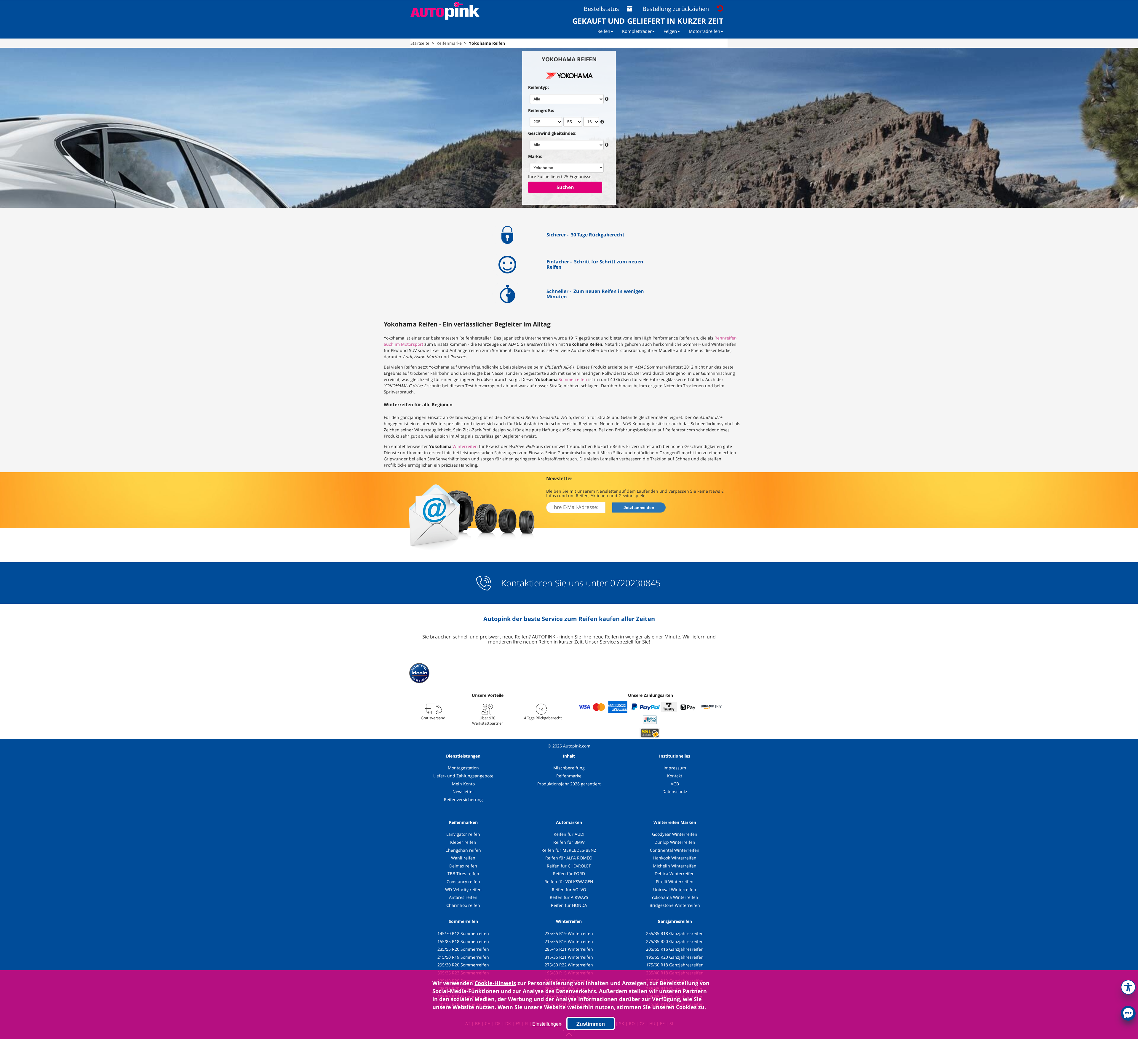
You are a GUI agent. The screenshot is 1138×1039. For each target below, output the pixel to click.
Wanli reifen (463, 858)
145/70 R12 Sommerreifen (463, 933)
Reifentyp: (538, 87)
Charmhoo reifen (463, 905)
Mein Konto (463, 784)
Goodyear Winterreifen (674, 834)
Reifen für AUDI (569, 834)
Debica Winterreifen (675, 873)
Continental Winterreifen (674, 850)
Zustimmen (590, 1023)
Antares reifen (463, 897)
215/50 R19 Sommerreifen (463, 957)
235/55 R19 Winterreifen (569, 933)
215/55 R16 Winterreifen (569, 941)
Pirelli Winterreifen (674, 881)
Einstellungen (546, 1023)
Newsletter (463, 791)
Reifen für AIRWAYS (569, 897)
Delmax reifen (463, 866)
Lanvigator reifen (463, 834)
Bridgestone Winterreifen (675, 905)
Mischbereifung (569, 768)
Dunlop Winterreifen (674, 842)
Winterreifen (465, 446)
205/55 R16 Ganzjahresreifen (675, 949)
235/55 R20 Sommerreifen (463, 949)
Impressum (675, 768)
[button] (1128, 986)
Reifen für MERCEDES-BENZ (568, 850)
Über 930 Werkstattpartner (487, 720)
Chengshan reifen (463, 850)
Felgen (670, 31)
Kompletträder (637, 31)
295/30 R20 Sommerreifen (463, 965)
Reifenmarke (568, 776)
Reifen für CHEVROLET (569, 866)
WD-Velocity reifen (463, 889)
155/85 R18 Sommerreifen (463, 941)
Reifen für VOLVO (569, 889)
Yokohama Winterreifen (674, 897)
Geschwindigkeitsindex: (552, 133)
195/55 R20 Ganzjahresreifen (675, 957)
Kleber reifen (463, 842)
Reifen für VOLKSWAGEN (568, 881)
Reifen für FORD (569, 873)
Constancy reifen (463, 881)
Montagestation (463, 768)
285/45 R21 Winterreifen (569, 949)
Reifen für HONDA (569, 905)
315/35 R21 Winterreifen (569, 957)
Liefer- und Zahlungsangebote (463, 776)
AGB (675, 784)
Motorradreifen (704, 31)
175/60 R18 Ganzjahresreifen (675, 965)
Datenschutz (674, 791)
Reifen (603, 31)
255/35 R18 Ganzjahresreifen (675, 933)
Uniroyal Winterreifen (674, 889)
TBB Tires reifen (463, 873)
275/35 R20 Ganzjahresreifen (675, 941)
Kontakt (674, 776)
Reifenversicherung (463, 799)
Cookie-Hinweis (495, 983)
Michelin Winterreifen (674, 866)
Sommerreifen (573, 379)
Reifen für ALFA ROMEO (568, 858)
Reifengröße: (541, 110)
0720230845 (635, 583)
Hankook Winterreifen (674, 858)
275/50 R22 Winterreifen (569, 965)
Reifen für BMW (569, 842)
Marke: (535, 156)
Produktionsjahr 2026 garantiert (569, 784)
